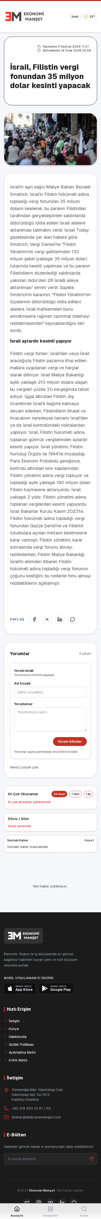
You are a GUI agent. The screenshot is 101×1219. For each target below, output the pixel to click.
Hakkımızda (17, 1036)
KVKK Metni (18, 1060)
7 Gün (75, 794)
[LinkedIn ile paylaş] (60, 619)
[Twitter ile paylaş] (47, 619)
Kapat (89, 840)
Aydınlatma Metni (22, 1052)
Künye (14, 1029)
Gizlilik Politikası (21, 1044)
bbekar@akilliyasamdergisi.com (36, 1117)
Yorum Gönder (70, 741)
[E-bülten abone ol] (91, 1159)
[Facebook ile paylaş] (34, 619)
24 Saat (59, 794)
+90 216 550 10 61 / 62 (31, 1108)
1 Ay (88, 794)
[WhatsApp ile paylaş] (72, 619)
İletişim (14, 1021)
